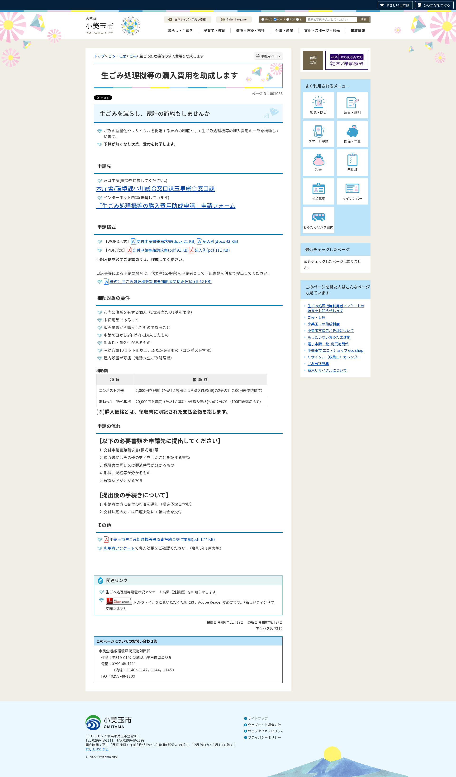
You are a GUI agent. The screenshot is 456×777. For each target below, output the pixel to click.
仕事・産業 (284, 30)
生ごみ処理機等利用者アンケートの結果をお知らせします (336, 308)
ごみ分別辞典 (318, 363)
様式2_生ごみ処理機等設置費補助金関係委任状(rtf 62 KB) (160, 281)
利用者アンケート (119, 548)
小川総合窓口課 (153, 188)
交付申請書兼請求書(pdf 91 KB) (161, 250)
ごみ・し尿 (117, 56)
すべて (268, 19)
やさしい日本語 (397, 5)
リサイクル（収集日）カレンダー (334, 356)
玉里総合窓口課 (194, 188)
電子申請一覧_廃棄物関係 (328, 343)
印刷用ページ (271, 56)
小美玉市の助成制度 (324, 323)
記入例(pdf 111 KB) (212, 250)
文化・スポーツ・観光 (322, 30)
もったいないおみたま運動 (329, 337)
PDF (292, 19)
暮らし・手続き (180, 30)
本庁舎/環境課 (114, 188)
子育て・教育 (214, 30)
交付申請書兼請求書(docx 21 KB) (166, 241)
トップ (99, 56)
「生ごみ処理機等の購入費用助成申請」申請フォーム (166, 205)
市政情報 (358, 30)
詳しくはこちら (97, 749)
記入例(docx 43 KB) (220, 241)
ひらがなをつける (436, 5)
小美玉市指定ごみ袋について (331, 330)
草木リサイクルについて (327, 370)
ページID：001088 (267, 93)
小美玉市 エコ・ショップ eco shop (335, 350)
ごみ (133, 56)
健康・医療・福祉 (250, 30)
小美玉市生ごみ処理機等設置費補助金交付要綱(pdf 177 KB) (162, 539)
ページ (281, 19)
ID (300, 19)
